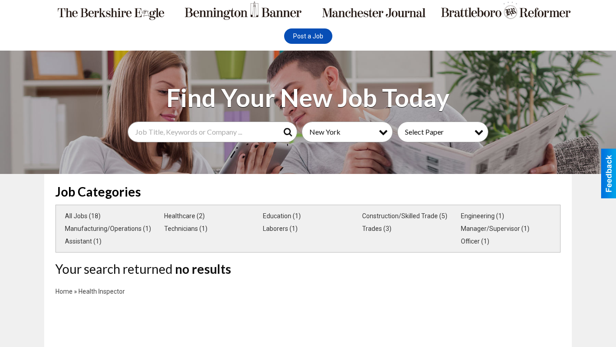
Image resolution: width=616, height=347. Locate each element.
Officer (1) (475, 241)
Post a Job (308, 36)
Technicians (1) (185, 228)
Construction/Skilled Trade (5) (404, 216)
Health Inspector (101, 291)
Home (64, 291)
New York (324, 131)
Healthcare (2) (184, 216)
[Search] (289, 132)
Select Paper (424, 131)
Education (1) (282, 216)
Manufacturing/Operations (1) (108, 228)
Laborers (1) (280, 228)
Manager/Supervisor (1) (495, 228)
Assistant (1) (83, 241)
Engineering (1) (482, 216)
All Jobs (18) (83, 216)
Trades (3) (376, 228)
